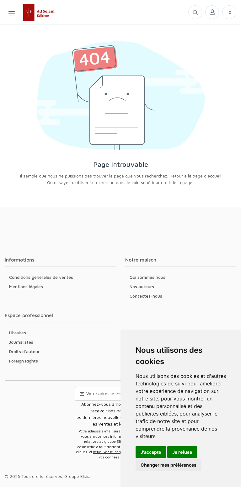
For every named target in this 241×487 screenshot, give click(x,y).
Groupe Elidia (77, 476)
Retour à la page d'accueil (195, 175)
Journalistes (21, 342)
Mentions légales (26, 286)
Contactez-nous (146, 296)
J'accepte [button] (151, 452)
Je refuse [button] (182, 452)
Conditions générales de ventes (41, 277)
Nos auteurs (142, 286)
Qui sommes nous (147, 277)
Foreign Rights (23, 360)
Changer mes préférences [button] (168, 465)
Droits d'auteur (24, 351)
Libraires (17, 332)
